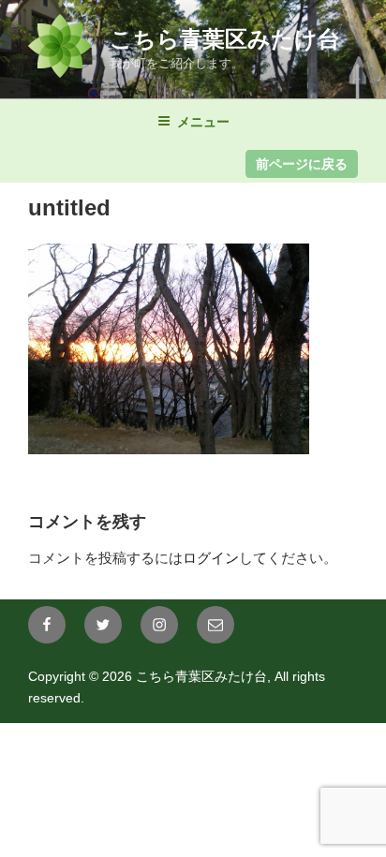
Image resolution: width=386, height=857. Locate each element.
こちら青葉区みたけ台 (225, 39)
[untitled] (168, 449)
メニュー (203, 121)
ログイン (211, 558)
